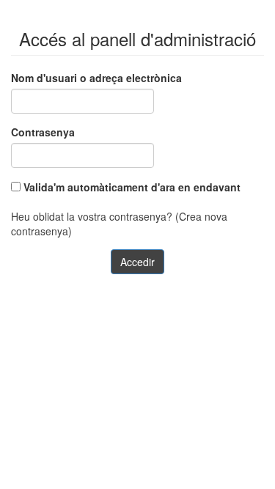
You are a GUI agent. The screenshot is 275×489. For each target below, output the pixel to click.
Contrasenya (43, 132)
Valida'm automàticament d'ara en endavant (131, 187)
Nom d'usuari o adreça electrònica (96, 77)
